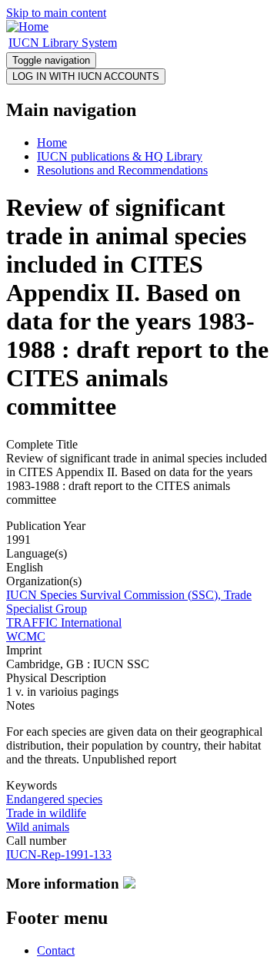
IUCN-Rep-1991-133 (59, 854)
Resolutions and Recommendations (122, 170)
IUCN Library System (62, 42)
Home (52, 142)
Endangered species (54, 799)
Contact (56, 950)
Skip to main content (56, 12)
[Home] (27, 26)
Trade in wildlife (46, 812)
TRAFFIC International (64, 622)
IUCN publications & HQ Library (119, 156)
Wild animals (37, 826)
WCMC (25, 636)
